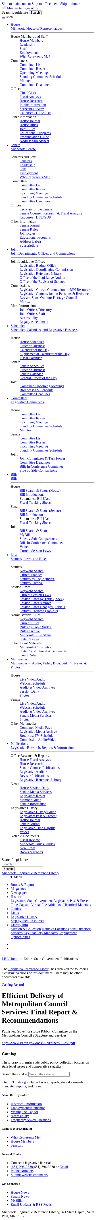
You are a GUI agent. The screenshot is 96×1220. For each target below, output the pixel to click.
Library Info (19, 925)
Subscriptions (29, 245)
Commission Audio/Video (38, 739)
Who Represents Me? (35, 56)
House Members (31, 40)
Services (17, 933)
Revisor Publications (34, 776)
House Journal (30, 121)
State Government (40, 901)
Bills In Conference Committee (41, 466)
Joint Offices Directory (36, 310)
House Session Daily (34, 788)
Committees (19, 398)
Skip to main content (16, 4)
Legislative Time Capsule (37, 828)
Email (64, 1167)
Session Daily (29, 691)
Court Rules (28, 655)
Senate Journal (30, 225)
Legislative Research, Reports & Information (42, 747)
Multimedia (19, 659)
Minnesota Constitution (36, 647)
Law (14, 555)
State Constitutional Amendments (43, 651)
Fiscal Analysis (30, 97)
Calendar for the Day (34, 350)
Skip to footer (69, 4)
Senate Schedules (32, 366)
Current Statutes (31, 575)
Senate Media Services (36, 715)
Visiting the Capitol (24, 1112)
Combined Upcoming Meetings (42, 386)
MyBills (25, 535)
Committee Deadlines (35, 85)
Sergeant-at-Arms (32, 109)
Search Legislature (15, 12)
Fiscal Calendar (31, 358)
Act (47, 498)
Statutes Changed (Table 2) (39, 611)
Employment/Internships (28, 1108)
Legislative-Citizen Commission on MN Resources (55, 289)
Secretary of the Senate (36, 209)
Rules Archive (30, 631)
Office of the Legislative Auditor (42, 277)
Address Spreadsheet (34, 141)
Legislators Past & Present (38, 816)
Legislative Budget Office (38, 265)
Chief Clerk (28, 93)
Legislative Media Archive (38, 731)
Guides (16, 909)
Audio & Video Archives (37, 687)
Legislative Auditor (33, 772)
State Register (29, 639)
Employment (29, 52)
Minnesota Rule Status (35, 635)
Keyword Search (32, 571)
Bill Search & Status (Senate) (40, 510)
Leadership (27, 44)
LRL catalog (17, 1082)
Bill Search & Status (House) (40, 490)
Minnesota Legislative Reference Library (30, 873)
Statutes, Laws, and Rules (29, 559)
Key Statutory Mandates (40, 933)
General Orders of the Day (38, 378)
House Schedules (32, 342)
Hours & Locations (55, 929)
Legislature (18, 901)
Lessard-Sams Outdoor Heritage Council (48, 298)
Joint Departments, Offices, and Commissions (43, 253)
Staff (23, 48)
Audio (40, 679)
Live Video (27, 679)
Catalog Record (13, 985)
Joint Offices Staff (32, 314)
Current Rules (29, 623)
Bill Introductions (32, 494)
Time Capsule (20, 905)
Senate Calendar (31, 374)
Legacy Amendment (34, 322)
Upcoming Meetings (34, 73)
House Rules (29, 125)
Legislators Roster (32, 796)
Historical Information (26, 1104)
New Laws (27, 848)
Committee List (30, 65)
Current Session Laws (35, 551)
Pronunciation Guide (34, 137)
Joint (14, 249)
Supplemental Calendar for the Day (44, 354)
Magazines (18, 889)
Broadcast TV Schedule (36, 390)
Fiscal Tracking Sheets (35, 502)
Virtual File (39, 905)
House (15, 24)
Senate (15, 145)
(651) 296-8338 (22, 1167)
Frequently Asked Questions (31, 1120)
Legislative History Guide (38, 812)
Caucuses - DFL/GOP (35, 113)
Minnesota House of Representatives (36, 28)
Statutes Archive (31, 583)
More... (25, 302)
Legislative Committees (27, 402)
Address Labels (31, 241)
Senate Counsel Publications (40, 768)
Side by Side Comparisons (38, 470)
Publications (19, 743)
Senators (26, 161)
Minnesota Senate (23, 149)
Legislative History (24, 917)
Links (15, 913)
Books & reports (31, 852)
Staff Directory (80, 929)
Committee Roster (32, 69)
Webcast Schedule (32, 683)
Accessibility (29, 318)
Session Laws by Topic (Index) (42, 599)
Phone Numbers (22, 1171)
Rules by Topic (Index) (36, 627)
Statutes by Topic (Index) (37, 579)
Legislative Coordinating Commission (46, 269)
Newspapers (19, 893)
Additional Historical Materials (69, 905)
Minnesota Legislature (22, 8)
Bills (14, 474)
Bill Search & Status (34, 531)
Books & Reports (23, 885)
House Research (31, 101)
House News (20, 1192)
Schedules (18, 326)
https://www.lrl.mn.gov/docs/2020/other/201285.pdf (38, 1043)
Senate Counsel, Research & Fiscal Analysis (51, 213)
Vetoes (24, 547)
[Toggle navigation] (3, 18)
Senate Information (33, 804)
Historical (17, 897)
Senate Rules (29, 229)
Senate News (20, 1196)
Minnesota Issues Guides (37, 844)
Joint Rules (27, 129)
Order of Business (32, 346)
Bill (39, 498)
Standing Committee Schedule (41, 77)
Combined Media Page (36, 727)
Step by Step (20, 921)
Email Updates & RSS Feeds (31, 1204)
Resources (36, 921)
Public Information (33, 105)
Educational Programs (35, 133)
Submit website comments (29, 1175)
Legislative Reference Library (41, 273)
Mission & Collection (26, 929)
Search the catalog (14, 1074)
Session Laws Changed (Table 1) (43, 607)
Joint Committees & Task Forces (42, 458)
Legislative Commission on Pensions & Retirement (55, 294)
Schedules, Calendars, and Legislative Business (44, 330)
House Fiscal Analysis (35, 760)
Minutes (25, 81)
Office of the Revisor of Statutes (42, 281)
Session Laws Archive (35, 603)
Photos (24, 695)
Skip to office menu (45, 4)
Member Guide (30, 800)
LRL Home (10, 959)
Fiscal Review (30, 840)
